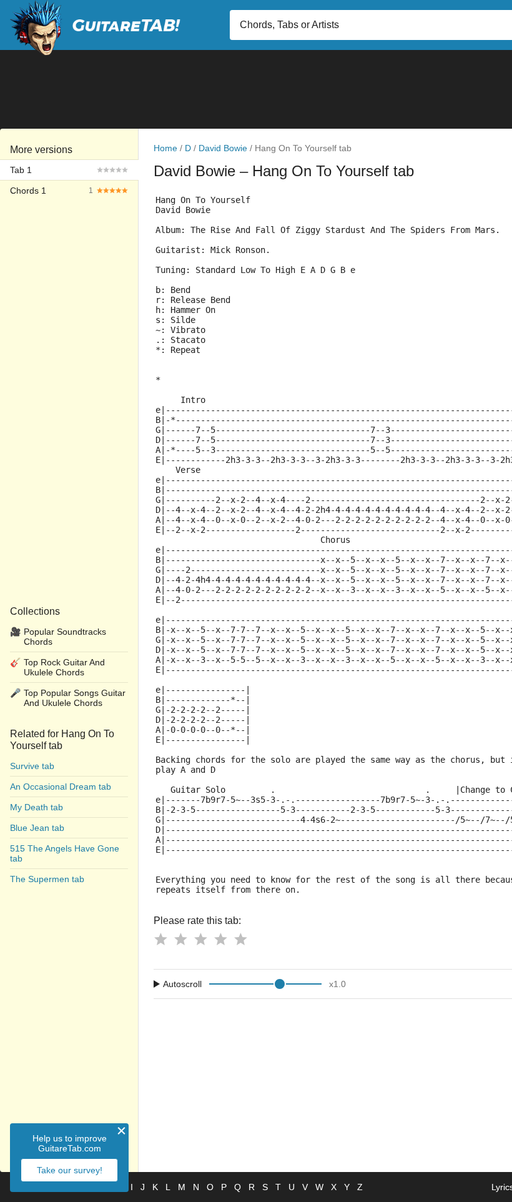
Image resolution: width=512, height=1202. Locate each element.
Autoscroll (182, 984)
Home (165, 148)
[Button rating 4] (220, 939)
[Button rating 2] (180, 939)
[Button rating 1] (160, 939)
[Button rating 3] (200, 939)
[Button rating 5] (240, 939)
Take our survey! (69, 1170)
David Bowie (223, 148)
